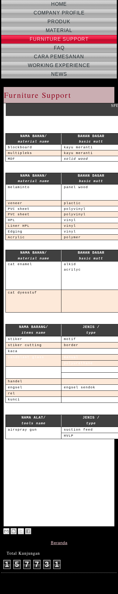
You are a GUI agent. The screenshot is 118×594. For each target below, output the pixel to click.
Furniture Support (59, 39)
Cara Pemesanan (59, 56)
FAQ (59, 47)
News (59, 74)
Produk (59, 21)
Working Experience (59, 65)
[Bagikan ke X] (21, 531)
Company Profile (59, 12)
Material (59, 30)
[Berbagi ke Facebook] (28, 531)
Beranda (59, 543)
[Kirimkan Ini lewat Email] (6, 531)
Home (59, 4)
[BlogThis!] (14, 531)
